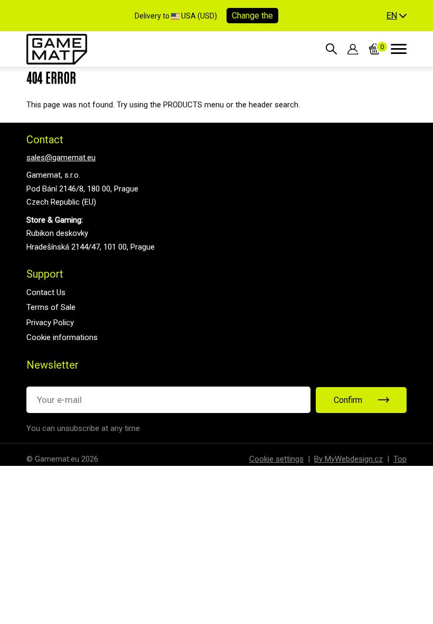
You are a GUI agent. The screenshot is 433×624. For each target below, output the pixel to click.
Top (400, 459)
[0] (374, 49)
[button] (397, 16)
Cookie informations (62, 337)
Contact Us (45, 292)
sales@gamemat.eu (61, 157)
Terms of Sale (51, 307)
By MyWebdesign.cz (348, 459)
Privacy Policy (50, 322)
